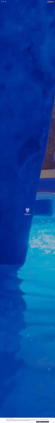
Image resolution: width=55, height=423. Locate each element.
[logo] (27, 211)
